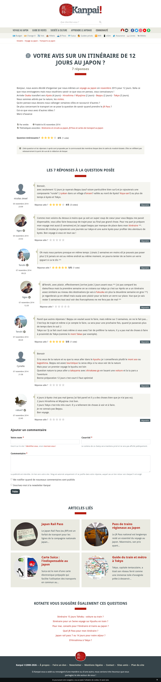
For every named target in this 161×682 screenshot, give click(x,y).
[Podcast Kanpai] (148, 30)
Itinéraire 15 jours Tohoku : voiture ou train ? (80, 616)
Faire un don (59, 665)
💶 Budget (17, 35)
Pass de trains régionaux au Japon (126, 525)
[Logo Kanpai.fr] (80, 10)
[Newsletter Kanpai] (126, 30)
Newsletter (75, 665)
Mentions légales (93, 665)
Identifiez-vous (32, 446)
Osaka (28, 95)
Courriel (87, 437)
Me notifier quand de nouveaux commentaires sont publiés (44, 479)
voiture (119, 370)
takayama (75, 370)
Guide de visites (39, 30)
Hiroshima (68, 95)
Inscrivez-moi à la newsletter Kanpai (32, 485)
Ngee (19, 230)
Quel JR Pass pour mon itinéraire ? (80, 630)
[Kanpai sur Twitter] (136, 30)
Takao (79, 333)
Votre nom (17, 437)
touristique (72, 362)
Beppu (99, 95)
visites (60, 99)
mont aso (132, 359)
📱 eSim (107, 35)
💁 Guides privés (85, 35)
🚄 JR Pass (61, 35)
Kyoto (49, 95)
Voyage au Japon (20, 30)
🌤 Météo (141, 35)
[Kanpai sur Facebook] (132, 30)
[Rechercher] (100, 22)
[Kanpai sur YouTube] (144, 30)
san (127, 193)
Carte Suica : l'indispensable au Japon (55, 561)
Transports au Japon (47, 41)
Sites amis (122, 665)
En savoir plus (104, 680)
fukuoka (100, 292)
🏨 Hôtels (50, 35)
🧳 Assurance (119, 35)
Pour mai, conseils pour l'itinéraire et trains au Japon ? (80, 625)
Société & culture (59, 30)
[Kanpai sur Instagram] (140, 30)
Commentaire (19, 453)
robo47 (19, 410)
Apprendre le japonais (81, 30)
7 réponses (80, 69)
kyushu (97, 359)
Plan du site (137, 665)
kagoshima (42, 362)
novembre (105, 87)
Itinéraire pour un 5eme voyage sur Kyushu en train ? (80, 621)
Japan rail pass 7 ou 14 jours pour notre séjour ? (80, 635)
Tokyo (117, 95)
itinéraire (133, 225)
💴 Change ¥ (29, 35)
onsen (89, 193)
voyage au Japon (88, 87)
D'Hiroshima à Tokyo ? (80, 640)
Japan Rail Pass (52, 524)
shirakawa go (93, 370)
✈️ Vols (40, 35)
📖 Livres (131, 35)
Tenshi (22, 265)
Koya (122, 193)
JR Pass (106, 106)
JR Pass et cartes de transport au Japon (86, 128)
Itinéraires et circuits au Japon (55, 128)
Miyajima (80, 95)
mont (73, 333)
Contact (110, 665)
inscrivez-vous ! (50, 446)
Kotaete (20, 41)
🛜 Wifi (98, 35)
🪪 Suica (72, 35)
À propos (45, 665)
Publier (15, 491)
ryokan (63, 193)
